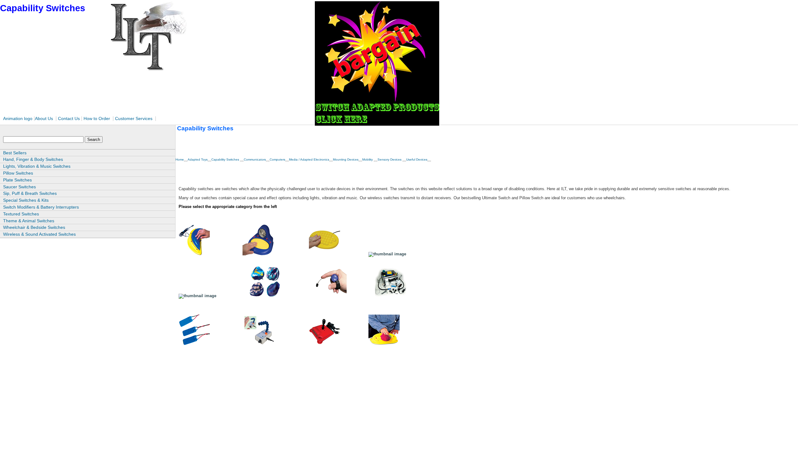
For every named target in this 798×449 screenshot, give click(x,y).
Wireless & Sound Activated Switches (39, 234)
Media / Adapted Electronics (309, 159)
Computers (277, 159)
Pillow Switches (18, 173)
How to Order (97, 118)
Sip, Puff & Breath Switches (30, 193)
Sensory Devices (389, 159)
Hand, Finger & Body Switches (33, 159)
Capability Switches (225, 159)
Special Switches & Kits (26, 200)
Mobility (368, 159)
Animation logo (17, 118)
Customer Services (134, 118)
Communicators (255, 159)
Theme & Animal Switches (28, 220)
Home (179, 159)
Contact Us (69, 118)
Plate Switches (17, 179)
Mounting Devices (345, 159)
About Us (44, 118)
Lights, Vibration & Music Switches (36, 166)
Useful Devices (416, 159)
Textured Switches (21, 213)
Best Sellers (14, 152)
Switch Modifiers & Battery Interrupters (41, 207)
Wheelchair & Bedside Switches (34, 227)
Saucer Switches (19, 186)
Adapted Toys (198, 159)
